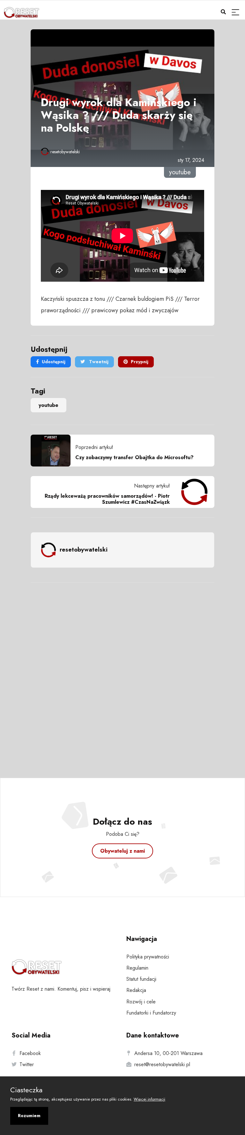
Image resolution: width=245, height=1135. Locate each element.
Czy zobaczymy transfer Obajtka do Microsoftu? (134, 457)
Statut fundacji (141, 979)
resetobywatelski (65, 151)
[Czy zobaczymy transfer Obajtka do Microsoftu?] (53, 450)
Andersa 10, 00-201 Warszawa (168, 1053)
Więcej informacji (149, 1099)
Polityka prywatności (147, 956)
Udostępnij (53, 361)
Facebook (30, 1053)
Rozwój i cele (141, 1001)
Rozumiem (29, 1115)
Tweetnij (98, 361)
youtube (48, 405)
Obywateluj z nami (122, 851)
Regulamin (137, 968)
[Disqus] (122, 671)
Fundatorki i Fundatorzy (151, 1012)
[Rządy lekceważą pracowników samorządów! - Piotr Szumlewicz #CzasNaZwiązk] (192, 492)
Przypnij (139, 361)
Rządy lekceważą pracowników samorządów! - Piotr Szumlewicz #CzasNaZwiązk (107, 499)
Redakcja (136, 990)
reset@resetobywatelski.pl (162, 1064)
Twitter (26, 1064)
